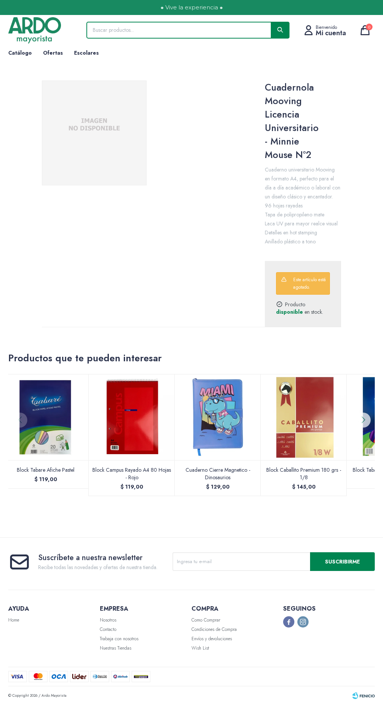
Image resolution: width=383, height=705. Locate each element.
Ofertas (53, 53)
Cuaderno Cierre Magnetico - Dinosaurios (218, 473)
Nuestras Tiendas (115, 648)
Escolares (86, 53)
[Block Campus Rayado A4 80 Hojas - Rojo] (132, 417)
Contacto (108, 629)
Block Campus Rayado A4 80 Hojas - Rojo (131, 473)
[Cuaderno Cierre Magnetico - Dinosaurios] (218, 417)
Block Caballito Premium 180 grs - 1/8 (303, 473)
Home (13, 620)
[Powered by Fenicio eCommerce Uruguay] (363, 695)
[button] (366, 435)
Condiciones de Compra (214, 629)
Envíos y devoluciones (212, 638)
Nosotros (108, 620)
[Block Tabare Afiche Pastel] (46, 417)
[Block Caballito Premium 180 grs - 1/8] (304, 417)
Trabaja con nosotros (119, 638)
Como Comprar (206, 620)
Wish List (200, 648)
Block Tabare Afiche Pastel (45, 470)
